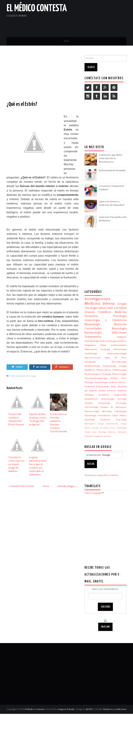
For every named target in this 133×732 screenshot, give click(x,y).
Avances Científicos (98, 312)
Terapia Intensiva (107, 391)
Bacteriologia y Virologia (98, 374)
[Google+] (105, 87)
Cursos (113, 428)
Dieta (103, 345)
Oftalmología (119, 370)
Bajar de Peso (115, 357)
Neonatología (119, 362)
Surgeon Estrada (66, 709)
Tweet (19, 367)
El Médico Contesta (37, 8)
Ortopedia (90, 362)
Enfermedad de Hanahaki (112, 170)
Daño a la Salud (17, 376)
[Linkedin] (105, 96)
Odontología (120, 411)
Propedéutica (104, 415)
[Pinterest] (113, 87)
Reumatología (107, 399)
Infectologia (119, 349)
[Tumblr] (96, 96)
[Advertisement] (85, 25)
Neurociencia (103, 370)
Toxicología (121, 420)
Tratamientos (93, 336)
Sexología (122, 399)
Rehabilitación (91, 399)
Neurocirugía (119, 374)
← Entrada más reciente (20, 486)
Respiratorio (89, 436)
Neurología (119, 328)
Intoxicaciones (92, 357)
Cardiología (91, 353)
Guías (94, 432)
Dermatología (92, 341)
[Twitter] (88, 87)
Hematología (104, 403)
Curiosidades (93, 328)
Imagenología (120, 395)
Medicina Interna (100, 304)
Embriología (121, 428)
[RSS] (113, 96)
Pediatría (121, 337)
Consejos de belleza (100, 428)
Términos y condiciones (114, 709)
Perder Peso (118, 378)
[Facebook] (96, 87)
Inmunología (109, 366)
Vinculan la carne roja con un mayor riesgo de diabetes (16, 464)
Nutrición (120, 324)
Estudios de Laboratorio (113, 407)
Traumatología (101, 382)
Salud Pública (119, 415)
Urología (105, 349)
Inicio (46, 486)
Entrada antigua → (68, 486)
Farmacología (93, 332)
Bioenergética (90, 424)
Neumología (92, 324)
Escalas (87, 432)
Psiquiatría (90, 345)
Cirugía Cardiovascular (108, 424)
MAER (89, 709)
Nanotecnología (92, 411)
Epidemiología (92, 366)
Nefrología (107, 411)
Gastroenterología (116, 353)
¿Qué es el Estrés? (22, 104)
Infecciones (119, 332)
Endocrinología (108, 341)
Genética (121, 341)
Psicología (31, 376)
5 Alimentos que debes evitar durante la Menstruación (110, 158)
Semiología (90, 420)
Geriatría (89, 403)
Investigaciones (97, 299)
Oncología (91, 307)
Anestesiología (91, 407)
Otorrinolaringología (96, 378)
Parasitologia (90, 415)
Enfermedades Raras (106, 386)
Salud (102, 307)
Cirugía (121, 303)
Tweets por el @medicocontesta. (101, 475)
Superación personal (103, 436)
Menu (66, 41)
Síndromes (105, 420)
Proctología (121, 403)
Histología (102, 432)
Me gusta (41, 367)
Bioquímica (104, 395)
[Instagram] (88, 96)
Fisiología (89, 382)
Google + (64, 367)
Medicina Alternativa (117, 432)
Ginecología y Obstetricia (105, 320)
